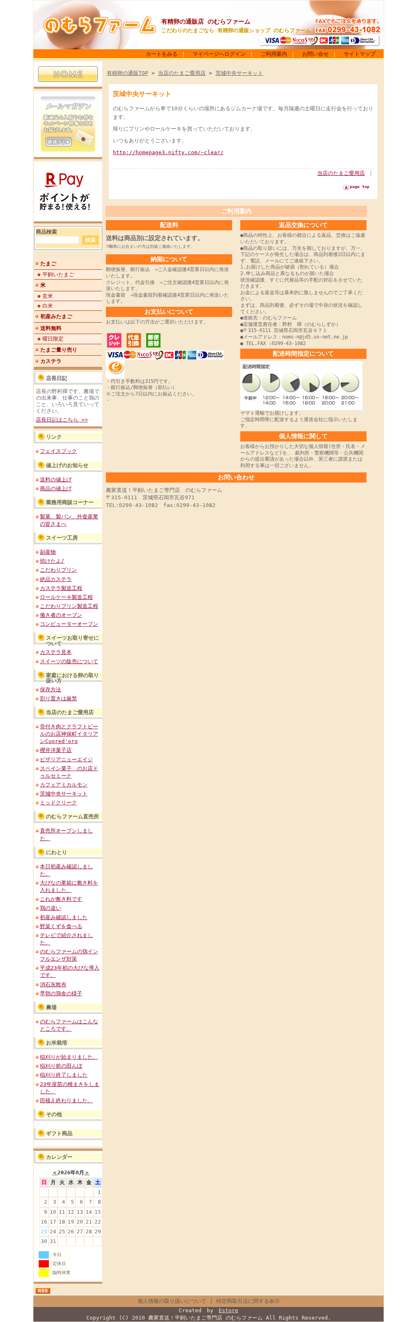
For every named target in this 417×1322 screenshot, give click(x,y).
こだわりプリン (58, 570)
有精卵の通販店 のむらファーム (205, 21)
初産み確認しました (64, 917)
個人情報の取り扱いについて (172, 1301)
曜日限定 (53, 339)
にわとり (56, 852)
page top (359, 186)
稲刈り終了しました (64, 1075)
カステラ (50, 361)
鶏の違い (50, 908)
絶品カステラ (56, 579)
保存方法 (50, 689)
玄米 (47, 296)
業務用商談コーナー (70, 502)
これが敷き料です (61, 899)
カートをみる (162, 54)
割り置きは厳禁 (58, 698)
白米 (47, 306)
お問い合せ (315, 54)
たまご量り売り (58, 350)
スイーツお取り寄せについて (72, 640)
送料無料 (50, 328)
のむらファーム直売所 (72, 816)
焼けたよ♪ (52, 561)
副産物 (48, 552)
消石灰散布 (53, 984)
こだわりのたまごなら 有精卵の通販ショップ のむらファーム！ (238, 30)
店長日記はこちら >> (62, 420)
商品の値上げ (56, 488)
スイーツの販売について (69, 661)
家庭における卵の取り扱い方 (72, 678)
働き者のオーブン (61, 615)
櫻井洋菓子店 (56, 750)
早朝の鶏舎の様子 (61, 993)
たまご (48, 263)
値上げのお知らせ (67, 465)
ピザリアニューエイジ (66, 759)
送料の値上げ (56, 479)
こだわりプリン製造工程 (69, 606)
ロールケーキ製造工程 (66, 597)
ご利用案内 (274, 54)
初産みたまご (56, 316)
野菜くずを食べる (61, 926)
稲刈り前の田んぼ (61, 1066)
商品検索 (46, 232)
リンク (54, 437)
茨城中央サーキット (64, 794)
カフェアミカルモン (64, 785)
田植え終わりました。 (66, 1100)
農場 (51, 1007)
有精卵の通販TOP (127, 73)
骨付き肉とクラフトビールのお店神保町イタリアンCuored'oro (69, 733)
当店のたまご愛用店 (70, 712)
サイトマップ (359, 54)
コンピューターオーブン (69, 624)
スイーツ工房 (62, 538)
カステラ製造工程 (61, 588)
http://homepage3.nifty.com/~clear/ (168, 152)
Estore (228, 1310)
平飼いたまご (58, 274)
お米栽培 (56, 1043)
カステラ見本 (56, 652)
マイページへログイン (219, 54)
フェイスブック (58, 451)
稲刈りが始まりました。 (69, 1057)
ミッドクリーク (58, 803)
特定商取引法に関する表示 (248, 1301)
